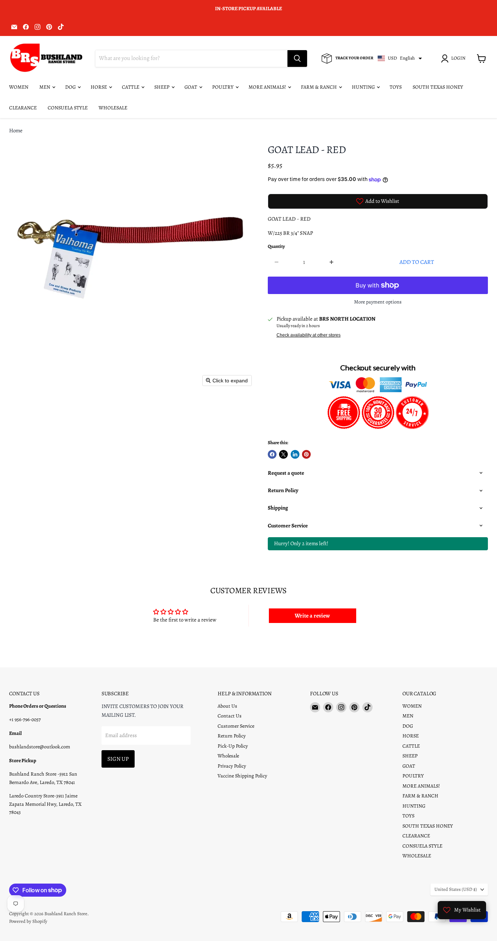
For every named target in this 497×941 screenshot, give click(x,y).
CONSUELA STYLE (68, 107)
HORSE (99, 87)
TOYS (396, 87)
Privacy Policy (232, 766)
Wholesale (228, 755)
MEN (45, 87)
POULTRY (223, 87)
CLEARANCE (23, 107)
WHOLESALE (113, 107)
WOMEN (18, 87)
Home (16, 131)
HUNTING (364, 87)
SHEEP (162, 87)
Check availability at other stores (309, 335)
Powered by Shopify (28, 921)
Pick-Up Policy (233, 746)
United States (455, 889)
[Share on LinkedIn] (295, 454)
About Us (227, 706)
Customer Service (236, 726)
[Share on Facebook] (272, 454)
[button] (454, 58)
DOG (71, 87)
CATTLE (131, 87)
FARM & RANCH (319, 87)
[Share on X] (283, 454)
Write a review (312, 616)
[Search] (297, 58)
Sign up (118, 759)
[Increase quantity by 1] (332, 262)
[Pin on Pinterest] (306, 454)
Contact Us (230, 715)
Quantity (276, 246)
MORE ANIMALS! (268, 87)
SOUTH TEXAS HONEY (438, 87)
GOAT (191, 87)
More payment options (378, 302)
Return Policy (232, 735)
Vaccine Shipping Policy (242, 775)
